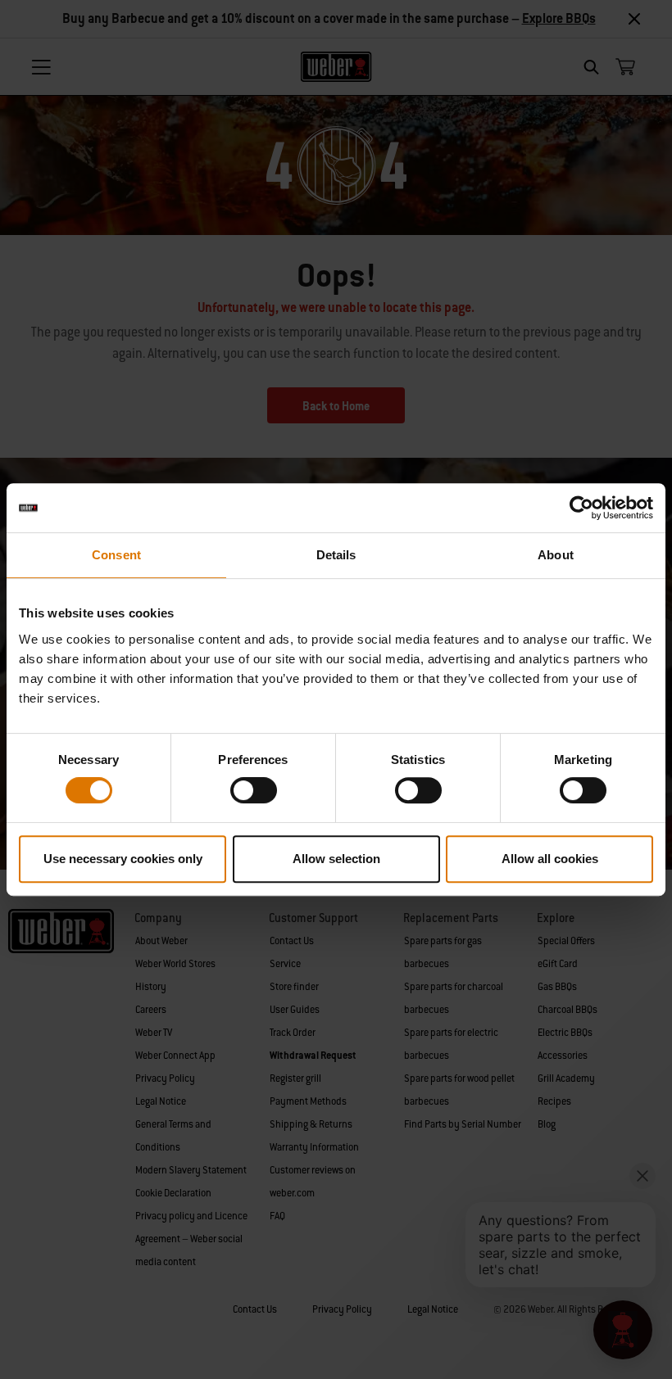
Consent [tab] (116, 555)
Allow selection (336, 859)
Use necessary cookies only (122, 859)
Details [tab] (336, 555)
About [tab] (556, 555)
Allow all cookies (550, 859)
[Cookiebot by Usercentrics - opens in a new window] (581, 507)
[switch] (253, 790)
